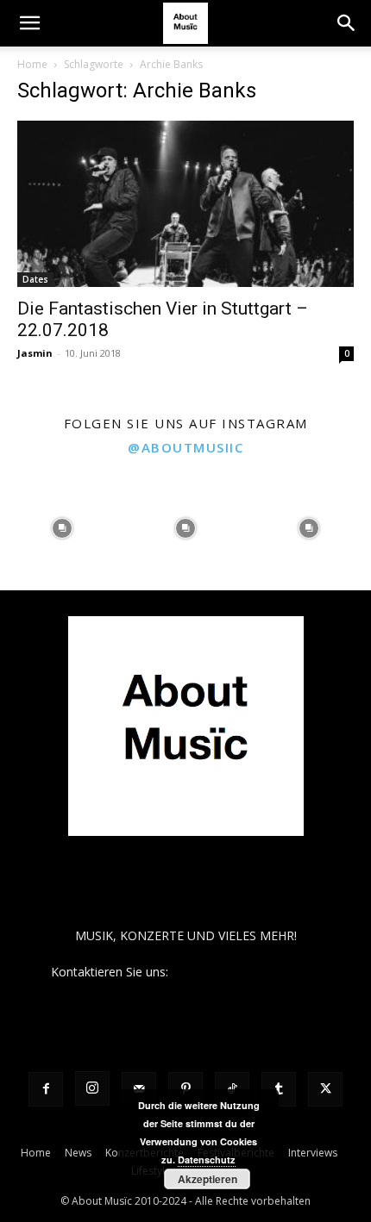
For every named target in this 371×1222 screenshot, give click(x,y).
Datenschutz (207, 1159)
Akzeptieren (207, 1179)
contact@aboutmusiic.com (246, 971)
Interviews (312, 1152)
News (78, 1152)
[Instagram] (92, 1088)
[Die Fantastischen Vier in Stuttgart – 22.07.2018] (185, 204)
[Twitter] (325, 1089)
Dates (35, 279)
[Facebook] (45, 1089)
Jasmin (35, 352)
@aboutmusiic (185, 447)
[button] (29, 23)
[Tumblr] (278, 1089)
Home (32, 64)
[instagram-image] (61, 528)
